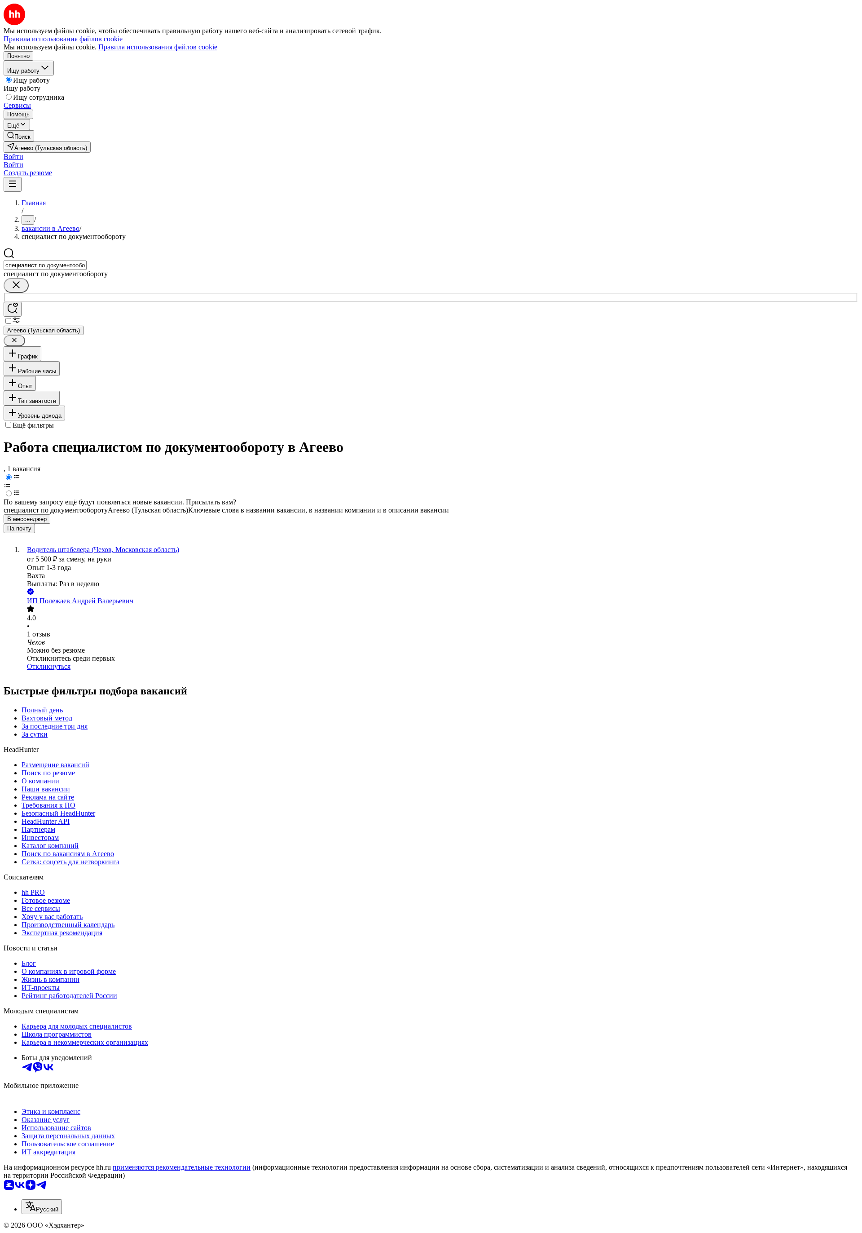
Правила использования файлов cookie (157, 47)
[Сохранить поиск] (13, 309)
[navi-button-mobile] (13, 184)
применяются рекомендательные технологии (182, 1167)
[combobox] (45, 265)
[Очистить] (16, 285)
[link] (19, 135)
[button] (13, 156)
